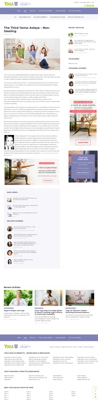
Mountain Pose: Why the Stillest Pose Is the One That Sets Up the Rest (25, 198)
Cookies (80, 346)
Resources (58, 346)
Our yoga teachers (75, 10)
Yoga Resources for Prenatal (86, 357)
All (15, 17)
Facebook (9, 155)
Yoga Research (57, 375)
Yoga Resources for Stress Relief (87, 359)
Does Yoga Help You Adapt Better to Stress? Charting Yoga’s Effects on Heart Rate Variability (85, 42)
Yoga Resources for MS (60, 361)
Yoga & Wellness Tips (83, 379)
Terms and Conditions (88, 346)
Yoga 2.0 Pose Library (45, 10)
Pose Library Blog (25, 17)
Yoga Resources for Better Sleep (14, 361)
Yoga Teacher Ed (58, 377)
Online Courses (60, 10)
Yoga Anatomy (8, 377)
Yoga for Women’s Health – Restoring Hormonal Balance (84, 50)
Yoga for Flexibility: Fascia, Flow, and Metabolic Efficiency (23, 260)
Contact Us (76, 2)
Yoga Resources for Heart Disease (63, 357)
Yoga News (7, 379)
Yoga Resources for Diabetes (37, 361)
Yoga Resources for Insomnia (61, 359)
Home (19, 10)
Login (92, 2)
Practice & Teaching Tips (76, 17)
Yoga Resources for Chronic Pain (38, 357)
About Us (52, 346)
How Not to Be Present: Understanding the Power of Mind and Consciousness (25, 235)
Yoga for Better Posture (36, 365)
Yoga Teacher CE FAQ (67, 346)
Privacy (75, 346)
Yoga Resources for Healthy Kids (14, 365)
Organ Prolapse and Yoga (81, 33)
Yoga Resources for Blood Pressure (15, 363)
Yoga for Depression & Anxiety (38, 359)
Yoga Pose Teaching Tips (36, 375)
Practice (33, 10)
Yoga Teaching (57, 379)
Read (25, 10)
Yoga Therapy (81, 375)
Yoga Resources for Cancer (85, 363)
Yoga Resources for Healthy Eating (39, 363)
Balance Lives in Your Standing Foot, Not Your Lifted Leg (25, 213)
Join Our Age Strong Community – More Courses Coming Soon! (24, 227)
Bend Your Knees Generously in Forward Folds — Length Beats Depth (25, 206)
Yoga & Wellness (82, 377)
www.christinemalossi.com (48, 153)
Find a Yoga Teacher (85, 2)
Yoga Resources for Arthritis (12, 357)
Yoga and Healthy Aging (57, 17)
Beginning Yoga (73, 63)
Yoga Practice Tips (34, 379)
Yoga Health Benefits (40, 17)
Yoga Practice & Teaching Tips (38, 377)
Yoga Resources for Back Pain (13, 359)
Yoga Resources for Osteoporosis (63, 363)
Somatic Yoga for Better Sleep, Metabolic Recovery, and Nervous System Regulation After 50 (25, 252)
